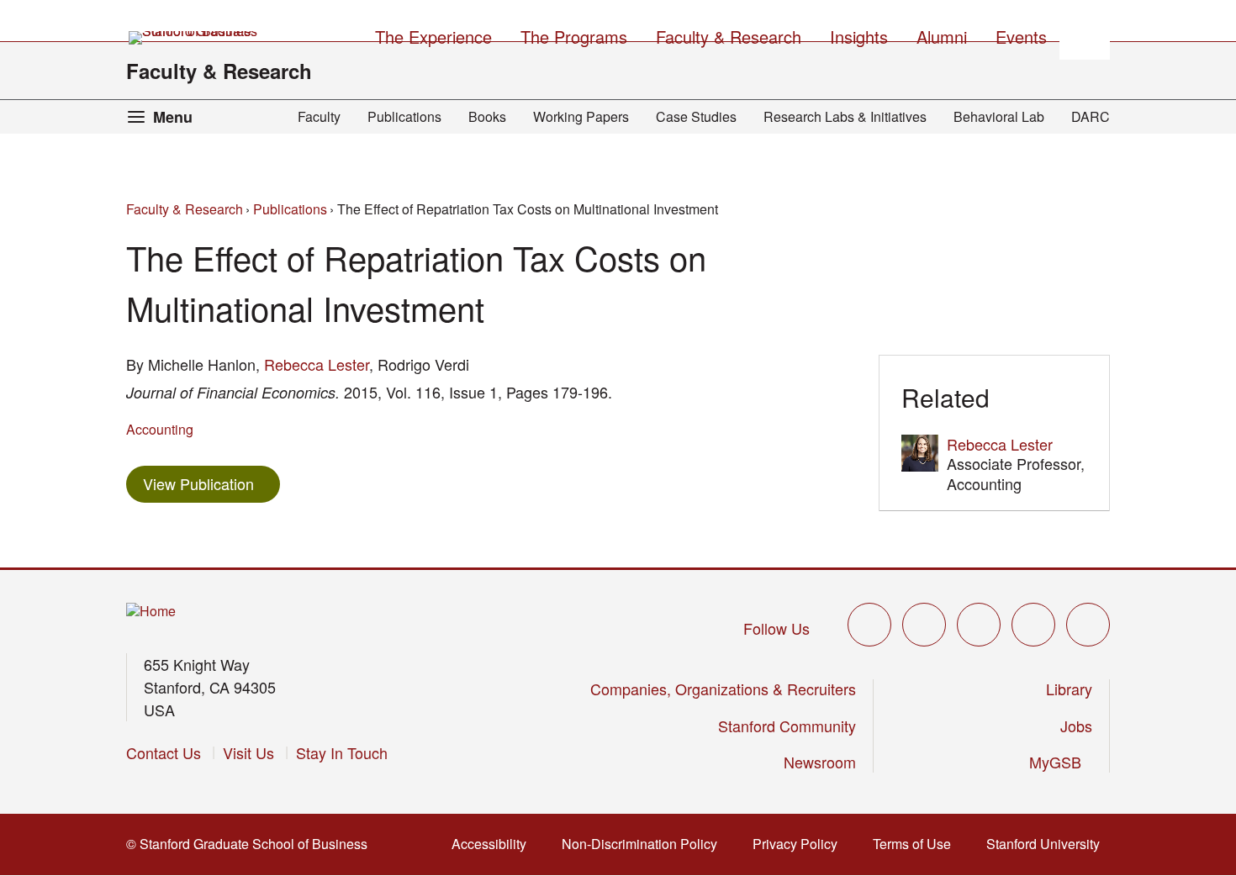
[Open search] (1084, 34)
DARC (1090, 116)
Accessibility (494, 843)
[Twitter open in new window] (869, 624)
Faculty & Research (219, 70)
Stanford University (1048, 843)
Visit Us (248, 752)
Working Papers (581, 116)
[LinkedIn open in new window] (1088, 624)
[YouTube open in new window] (1033, 624)
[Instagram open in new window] (979, 624)
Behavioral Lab (998, 116)
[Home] (151, 611)
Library (1069, 688)
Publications (404, 116)
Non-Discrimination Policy (644, 843)
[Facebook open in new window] (924, 624)
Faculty (319, 116)
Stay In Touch (342, 752)
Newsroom (820, 762)
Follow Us (776, 628)
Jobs (1076, 725)
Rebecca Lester (316, 364)
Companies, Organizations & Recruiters (723, 688)
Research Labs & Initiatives (845, 116)
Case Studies (696, 116)
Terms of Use (917, 843)
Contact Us (163, 752)
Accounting (159, 429)
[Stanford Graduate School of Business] (194, 38)
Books (487, 116)
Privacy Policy (800, 843)
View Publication (211, 483)
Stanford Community (787, 725)
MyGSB (1060, 762)
